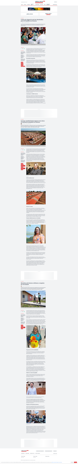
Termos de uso (32, 453)
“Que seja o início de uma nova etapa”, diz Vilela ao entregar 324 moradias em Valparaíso (23, 53)
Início (22, 4)
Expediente (23, 453)
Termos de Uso (60, 462)
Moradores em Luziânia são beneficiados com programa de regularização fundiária (23, 56)
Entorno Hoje (32, 4)
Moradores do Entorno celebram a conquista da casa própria (32, 283)
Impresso (28, 4)
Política (25, 4)
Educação (41, 4)
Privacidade (27, 453)
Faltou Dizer (22, 457)
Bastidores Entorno (48, 4)
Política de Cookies (54, 462)
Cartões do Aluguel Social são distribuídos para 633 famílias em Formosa (32, 20)
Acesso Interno (37, 453)
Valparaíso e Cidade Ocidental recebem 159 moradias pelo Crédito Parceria (23, 60)
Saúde (45, 4)
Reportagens (55, 4)
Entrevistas (37, 4)
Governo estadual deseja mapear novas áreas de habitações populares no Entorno (33, 121)
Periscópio (34, 457)
